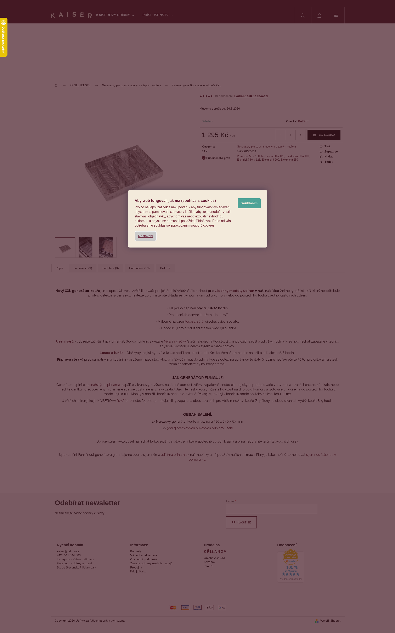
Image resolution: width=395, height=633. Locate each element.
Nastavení (145, 236)
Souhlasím (249, 203)
